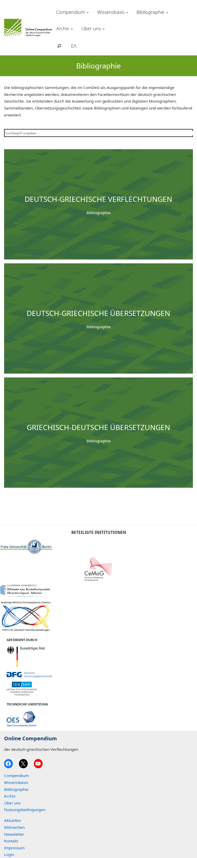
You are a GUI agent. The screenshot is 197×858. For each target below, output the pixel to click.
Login (9, 854)
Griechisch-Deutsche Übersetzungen (98, 427)
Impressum (14, 847)
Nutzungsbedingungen (24, 809)
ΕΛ (73, 46)
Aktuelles (12, 820)
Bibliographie (150, 12)
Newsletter (14, 834)
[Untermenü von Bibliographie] (167, 12)
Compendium (70, 12)
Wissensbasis (110, 12)
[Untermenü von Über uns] (103, 28)
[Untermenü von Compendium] (87, 12)
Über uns (91, 28)
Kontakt (11, 840)
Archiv (62, 28)
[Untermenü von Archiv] (72, 28)
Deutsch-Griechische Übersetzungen (98, 313)
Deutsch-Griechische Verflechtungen (98, 199)
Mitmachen (14, 827)
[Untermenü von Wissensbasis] (127, 12)
